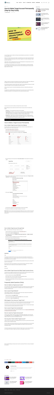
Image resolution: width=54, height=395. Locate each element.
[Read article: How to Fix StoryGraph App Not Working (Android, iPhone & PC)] (38, 28)
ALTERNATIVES (28, 2)
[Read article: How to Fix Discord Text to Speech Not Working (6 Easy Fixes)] (38, 19)
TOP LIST (24, 2)
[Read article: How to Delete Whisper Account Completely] (6, 378)
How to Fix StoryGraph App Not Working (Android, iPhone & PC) (45, 28)
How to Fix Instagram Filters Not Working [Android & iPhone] (45, 23)
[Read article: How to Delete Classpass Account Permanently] (6, 382)
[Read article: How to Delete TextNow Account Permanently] (22, 378)
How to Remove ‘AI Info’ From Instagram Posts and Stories (45, 14)
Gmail (21, 231)
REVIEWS (33, 2)
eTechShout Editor (7, 12)
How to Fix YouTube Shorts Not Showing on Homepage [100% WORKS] (45, 9)
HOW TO (20, 2)
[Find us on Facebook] (43, 2)
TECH (17, 2)
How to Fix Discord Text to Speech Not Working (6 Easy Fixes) (45, 19)
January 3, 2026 (12, 383)
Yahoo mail (23, 231)
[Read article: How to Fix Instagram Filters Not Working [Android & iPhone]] (38, 24)
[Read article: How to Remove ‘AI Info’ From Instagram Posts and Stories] (38, 14)
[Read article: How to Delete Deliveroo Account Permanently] (22, 382)
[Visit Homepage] (9, 3)
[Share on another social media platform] (33, 362)
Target (10, 359)
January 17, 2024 (13, 12)
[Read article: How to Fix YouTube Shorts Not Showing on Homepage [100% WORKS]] (38, 10)
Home (5, 6)
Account (7, 359)
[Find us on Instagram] (46, 2)
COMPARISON (38, 2)
